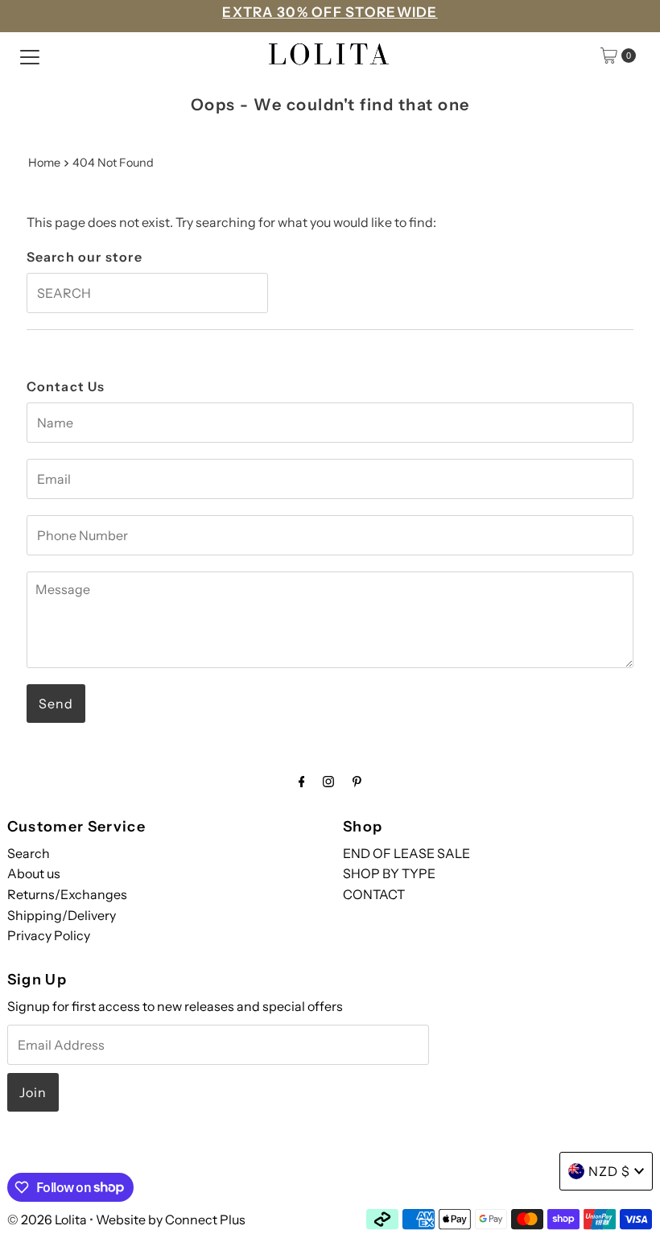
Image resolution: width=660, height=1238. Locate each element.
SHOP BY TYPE (389, 873)
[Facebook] (302, 781)
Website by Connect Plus (170, 1219)
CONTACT (374, 894)
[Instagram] (328, 781)
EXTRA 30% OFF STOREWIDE (329, 12)
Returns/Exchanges (67, 894)
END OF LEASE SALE (406, 853)
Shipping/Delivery (61, 915)
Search (28, 853)
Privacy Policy (48, 935)
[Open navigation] (30, 55)
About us (33, 873)
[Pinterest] (357, 781)
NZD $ (609, 1171)
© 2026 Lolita (47, 1219)
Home (44, 162)
